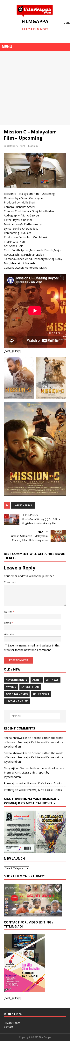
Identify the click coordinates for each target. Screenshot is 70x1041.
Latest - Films (23, 505)
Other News (41, 694)
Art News (52, 679)
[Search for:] (35, 716)
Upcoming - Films (17, 701)
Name (8, 611)
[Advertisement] (35, 88)
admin (34, 146)
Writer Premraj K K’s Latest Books (40, 783)
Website (9, 634)
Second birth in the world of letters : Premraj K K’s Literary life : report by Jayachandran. (33, 742)
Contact (8, 1027)
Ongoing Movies (17, 694)
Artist (36, 679)
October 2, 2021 (16, 146)
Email (7, 623)
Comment (10, 582)
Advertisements (16, 679)
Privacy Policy (12, 1023)
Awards (11, 687)
